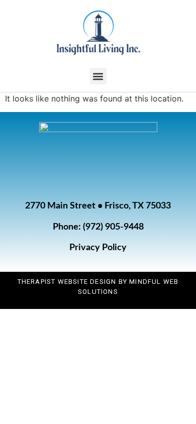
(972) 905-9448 (113, 227)
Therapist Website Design (67, 281)
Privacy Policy (98, 247)
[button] (98, 76)
